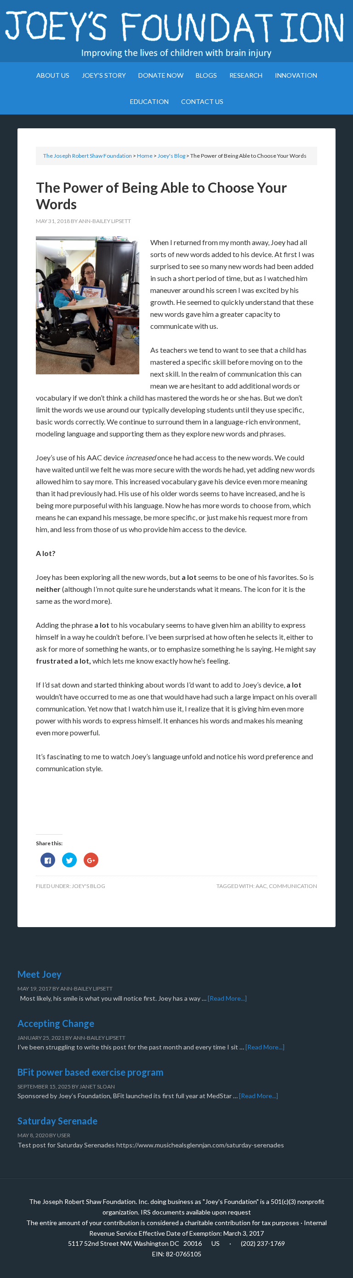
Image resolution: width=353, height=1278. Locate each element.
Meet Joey (39, 974)
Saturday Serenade (57, 1120)
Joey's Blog (88, 886)
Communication (293, 886)
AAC (261, 886)
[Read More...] (227, 998)
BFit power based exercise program (90, 1071)
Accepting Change (55, 1023)
